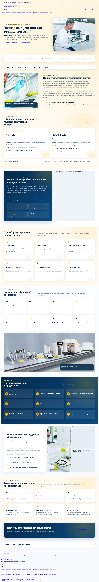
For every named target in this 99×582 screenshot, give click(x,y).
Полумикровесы (17, 12)
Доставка (13, 579)
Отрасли (34, 67)
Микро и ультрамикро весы (7, 12)
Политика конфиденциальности (26, 579)
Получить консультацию (11, 42)
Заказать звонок (16, 5)
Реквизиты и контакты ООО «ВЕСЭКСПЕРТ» (18, 544)
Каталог (6, 9)
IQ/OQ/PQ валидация (16, 574)
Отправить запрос (89, 9)
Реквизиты (46, 67)
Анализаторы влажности (46, 12)
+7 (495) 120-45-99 (8, 5)
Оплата (17, 579)
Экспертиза (20, 67)
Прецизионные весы (36, 12)
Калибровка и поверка (6, 574)
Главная (5, 14)
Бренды (13, 67)
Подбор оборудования (51, 574)
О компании (14, 6)
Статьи (5, 6)
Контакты (8, 579)
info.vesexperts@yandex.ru (6, 559)
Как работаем (27, 67)
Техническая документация (39, 574)
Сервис (9, 6)
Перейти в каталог (25, 42)
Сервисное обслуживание (27, 574)
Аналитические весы (26, 12)
